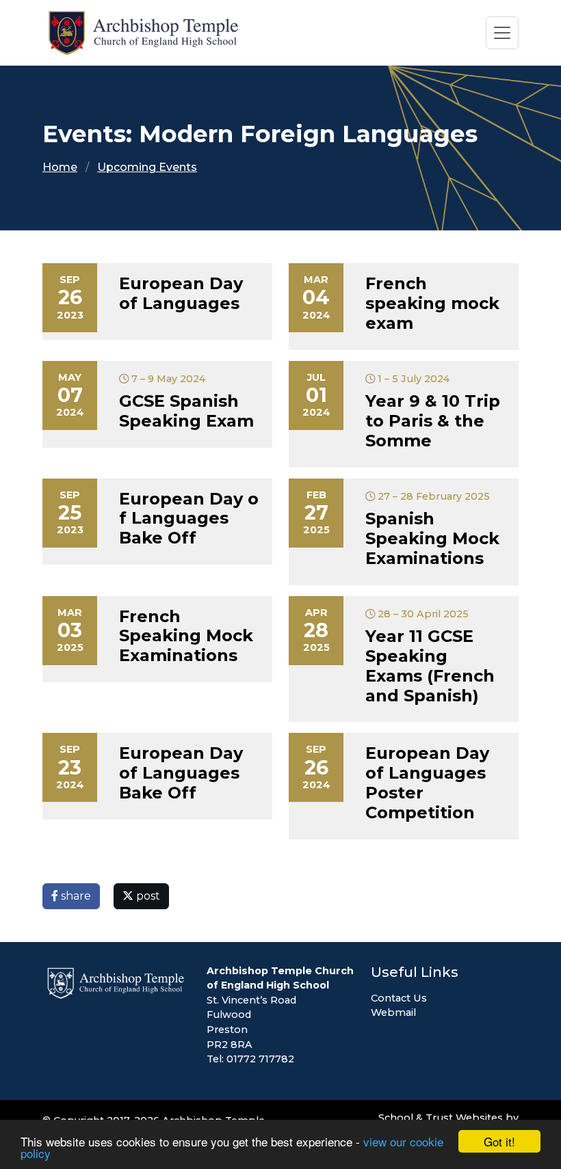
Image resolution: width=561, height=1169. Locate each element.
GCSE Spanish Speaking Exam (186, 411)
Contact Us (399, 998)
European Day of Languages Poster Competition (427, 782)
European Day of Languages (181, 293)
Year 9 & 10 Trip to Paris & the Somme (432, 421)
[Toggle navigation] (502, 32)
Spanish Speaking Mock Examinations (432, 538)
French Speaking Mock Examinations (186, 636)
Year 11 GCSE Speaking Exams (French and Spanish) (430, 665)
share (74, 895)
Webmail (393, 1012)
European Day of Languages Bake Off (189, 518)
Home (59, 167)
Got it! (499, 1141)
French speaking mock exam (432, 303)
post (146, 895)
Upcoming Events (147, 167)
